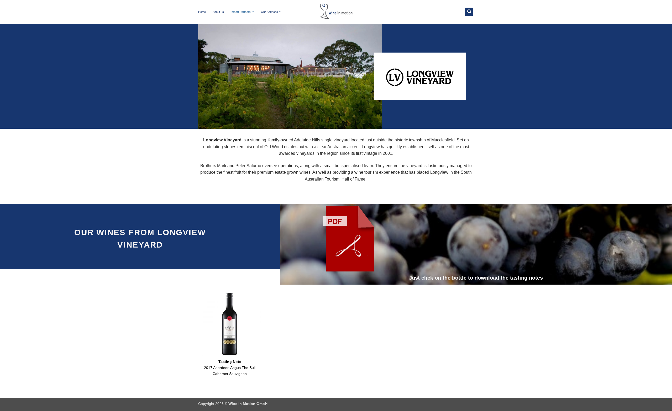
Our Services (269, 11)
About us (218, 11)
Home (202, 11)
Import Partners (241, 11)
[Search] (469, 12)
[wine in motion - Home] (336, 12)
